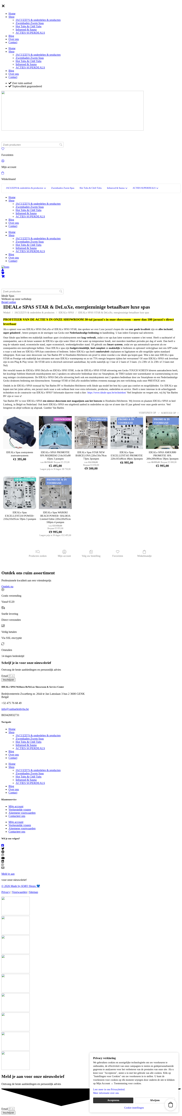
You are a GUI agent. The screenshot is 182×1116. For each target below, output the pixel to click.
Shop (11, 16)
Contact (13, 42)
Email (5, 675)
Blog (11, 35)
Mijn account (64, 556)
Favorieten (117, 556)
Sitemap (33, 892)
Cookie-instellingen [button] (134, 1107)
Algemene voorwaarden (22, 812)
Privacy (5, 892)
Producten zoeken (38, 556)
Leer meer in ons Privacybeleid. (109, 1089)
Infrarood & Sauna (26, 29)
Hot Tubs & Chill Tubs (28, 26)
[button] (171, 1105)
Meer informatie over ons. (106, 1093)
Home (12, 13)
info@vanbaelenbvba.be (15, 709)
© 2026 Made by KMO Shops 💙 (20, 886)
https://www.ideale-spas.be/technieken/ (106, 392)
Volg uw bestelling (91, 556)
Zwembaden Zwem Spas (30, 23)
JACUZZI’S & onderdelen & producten (38, 19)
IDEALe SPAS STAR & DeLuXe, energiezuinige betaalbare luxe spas (113, 312)
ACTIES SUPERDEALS (30, 32)
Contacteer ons (17, 815)
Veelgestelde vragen (20, 809)
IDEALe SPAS (66, 312)
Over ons (14, 39)
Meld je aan (8, 873)
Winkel (6, 312)
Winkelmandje (144, 556)
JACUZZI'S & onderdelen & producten (34, 312)
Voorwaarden (19, 892)
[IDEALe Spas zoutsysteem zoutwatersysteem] (19, 432)
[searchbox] (32, 144)
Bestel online (8, 302)
